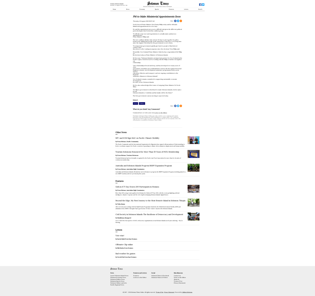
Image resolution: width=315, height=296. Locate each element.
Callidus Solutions (187, 292)
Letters (186, 9)
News (127, 9)
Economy (142, 9)
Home (114, 9)
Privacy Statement (179, 283)
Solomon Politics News (117, 279)
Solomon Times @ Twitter (159, 277)
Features (171, 9)
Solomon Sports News (117, 281)
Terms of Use (178, 281)
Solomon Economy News (118, 277)
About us (176, 279)
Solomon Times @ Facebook (160, 275)
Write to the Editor (180, 277)
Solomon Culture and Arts (118, 283)
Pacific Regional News (117, 285)
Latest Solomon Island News (119, 275)
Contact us (177, 275)
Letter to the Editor (160, 113)
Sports (157, 9)
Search (200, 9)
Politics (142, 103)
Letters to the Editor (140, 277)
